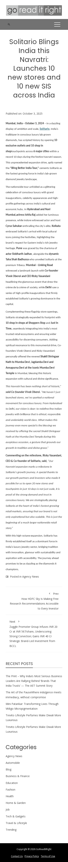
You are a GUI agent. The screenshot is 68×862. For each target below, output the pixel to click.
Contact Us (17, 856)
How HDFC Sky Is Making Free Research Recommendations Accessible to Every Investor (34, 601)
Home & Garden (16, 803)
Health (10, 796)
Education (12, 783)
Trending (11, 829)
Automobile (13, 763)
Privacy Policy (32, 856)
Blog (8, 769)
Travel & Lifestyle (16, 823)
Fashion (10, 789)
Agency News (30, 576)
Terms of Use (48, 856)
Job (8, 809)
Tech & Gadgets (16, 816)
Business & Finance (18, 776)
